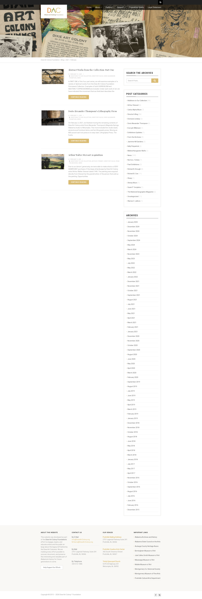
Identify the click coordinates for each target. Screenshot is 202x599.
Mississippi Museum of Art (144, 560)
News (79, 78)
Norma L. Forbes (133, 160)
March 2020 (132, 373)
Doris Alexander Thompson (138, 123)
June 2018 (131, 441)
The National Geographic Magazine (140, 192)
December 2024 (133, 227)
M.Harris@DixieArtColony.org (82, 542)
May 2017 (131, 469)
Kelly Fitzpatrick (133, 146)
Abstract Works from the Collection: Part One (91, 69)
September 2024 (134, 240)
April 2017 (131, 473)
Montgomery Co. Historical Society (147, 569)
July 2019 (131, 391)
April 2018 (131, 450)
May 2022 (131, 268)
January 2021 (133, 332)
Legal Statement (154, 7)
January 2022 (133, 277)
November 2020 (133, 341)
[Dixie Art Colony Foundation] (53, 11)
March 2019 (132, 409)
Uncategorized (133, 196)
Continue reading (79, 97)
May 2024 (131, 245)
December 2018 (133, 423)
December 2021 (133, 281)
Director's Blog (97, 76)
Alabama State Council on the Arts (147, 542)
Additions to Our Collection (81, 76)
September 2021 (134, 295)
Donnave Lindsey (134, 119)
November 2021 (133, 286)
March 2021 (132, 322)
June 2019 (131, 395)
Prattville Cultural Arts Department (147, 578)
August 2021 (132, 300)
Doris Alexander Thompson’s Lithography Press (92, 111)
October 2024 (133, 236)
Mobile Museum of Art (143, 564)
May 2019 (131, 400)
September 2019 (134, 382)
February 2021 (133, 327)
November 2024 (133, 231)
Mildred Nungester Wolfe (137, 151)
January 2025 (133, 222)
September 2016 (134, 487)
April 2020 (131, 368)
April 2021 (131, 318)
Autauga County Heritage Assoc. (147, 546)
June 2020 (131, 359)
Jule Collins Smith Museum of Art (147, 555)
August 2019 (132, 386)
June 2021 (131, 309)
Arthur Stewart (97, 161)
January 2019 (133, 418)
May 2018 (131, 446)
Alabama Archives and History (146, 537)
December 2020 (133, 336)
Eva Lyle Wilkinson (134, 128)
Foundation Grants (136, 7)
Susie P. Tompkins (134, 187)
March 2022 (132, 272)
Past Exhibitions (133, 164)
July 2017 (131, 464)
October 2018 (133, 432)
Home (89, 7)
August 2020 (132, 354)
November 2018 (133, 427)
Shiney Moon (132, 183)
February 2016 (133, 505)
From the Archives (134, 137)
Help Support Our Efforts (51, 567)
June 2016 (131, 500)
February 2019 (133, 414)
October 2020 (133, 345)
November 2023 (133, 254)
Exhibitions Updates (135, 132)
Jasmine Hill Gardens (135, 142)
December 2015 (133, 510)
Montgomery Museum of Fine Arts (147, 574)
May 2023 (131, 259)
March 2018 (132, 455)
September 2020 (134, 350)
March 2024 (132, 249)
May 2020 (131, 364)
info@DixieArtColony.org (81, 539)
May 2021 (131, 313)
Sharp (130, 178)
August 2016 (132, 491)
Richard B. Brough (134, 169)
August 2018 (132, 437)
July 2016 (131, 496)
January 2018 (133, 459)
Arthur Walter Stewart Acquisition (85, 155)
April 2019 (131, 405)
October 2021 (133, 290)
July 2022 (131, 263)
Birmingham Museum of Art (145, 551)
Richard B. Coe (133, 174)
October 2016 (133, 482)
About (97, 7)
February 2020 (133, 377)
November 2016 (133, 478)
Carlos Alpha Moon (134, 110)
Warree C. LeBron (134, 201)
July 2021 (131, 304)
